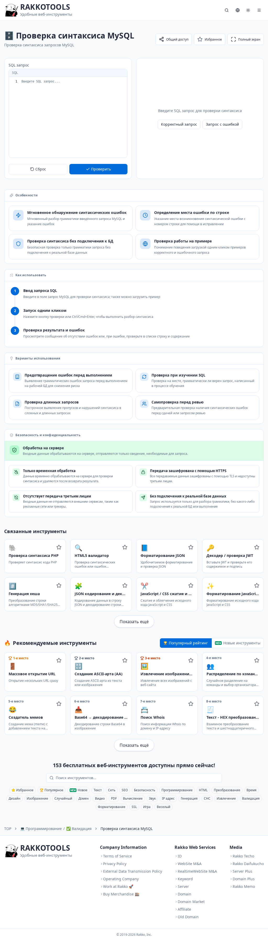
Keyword (185, 878)
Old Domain (188, 916)
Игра (146, 807)
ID (180, 856)
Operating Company (121, 878)
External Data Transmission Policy (132, 871)
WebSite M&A (190, 863)
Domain (184, 894)
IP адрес (168, 798)
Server (183, 886)
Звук (152, 798)
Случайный (63, 798)
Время (251, 790)
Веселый (163, 807)
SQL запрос (19, 65)
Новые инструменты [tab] (241, 642)
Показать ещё (134, 621)
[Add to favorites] (59, 547)
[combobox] (138, 778)
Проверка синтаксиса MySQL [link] (126, 828)
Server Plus (242, 871)
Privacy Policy (114, 863)
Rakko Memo (244, 886)
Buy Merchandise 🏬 (121, 894)
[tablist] (212, 643)
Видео (100, 798)
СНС (207, 798)
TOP (7, 828)
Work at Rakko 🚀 (118, 886)
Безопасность (144, 790)
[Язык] (237, 10)
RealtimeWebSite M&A (197, 871)
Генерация (189, 798)
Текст (98, 790)
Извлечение (226, 798)
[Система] (248, 10)
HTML (203, 790)
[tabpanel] (134, 701)
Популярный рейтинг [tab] (188, 642)
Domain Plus (244, 878)
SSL (134, 807)
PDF (114, 798)
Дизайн (14, 798)
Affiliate (184, 909)
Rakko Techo (243, 856)
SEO (125, 790)
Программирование (177, 790)
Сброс (40, 169)
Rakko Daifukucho (248, 863)
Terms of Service (117, 856)
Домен (84, 798)
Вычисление (133, 798)
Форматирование (111, 807)
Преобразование (227, 790)
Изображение (37, 798)
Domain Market (191, 901)
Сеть (111, 790)
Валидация (251, 798)
